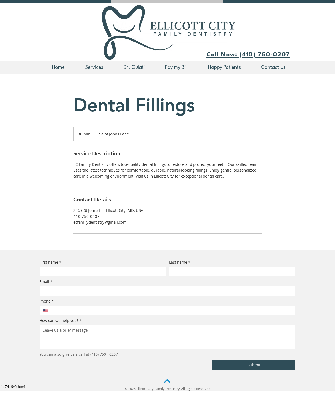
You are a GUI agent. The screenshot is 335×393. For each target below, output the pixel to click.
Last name (179, 262)
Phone (47, 301)
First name (50, 262)
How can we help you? (60, 320)
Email (46, 281)
